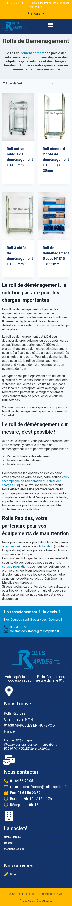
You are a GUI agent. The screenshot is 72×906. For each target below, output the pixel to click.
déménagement (32, 53)
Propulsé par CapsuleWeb (36, 900)
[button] (50, 24)
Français (34, 13)
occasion (12, 546)
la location (46, 546)
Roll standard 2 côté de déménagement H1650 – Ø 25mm (56, 160)
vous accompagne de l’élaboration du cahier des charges (35, 481)
